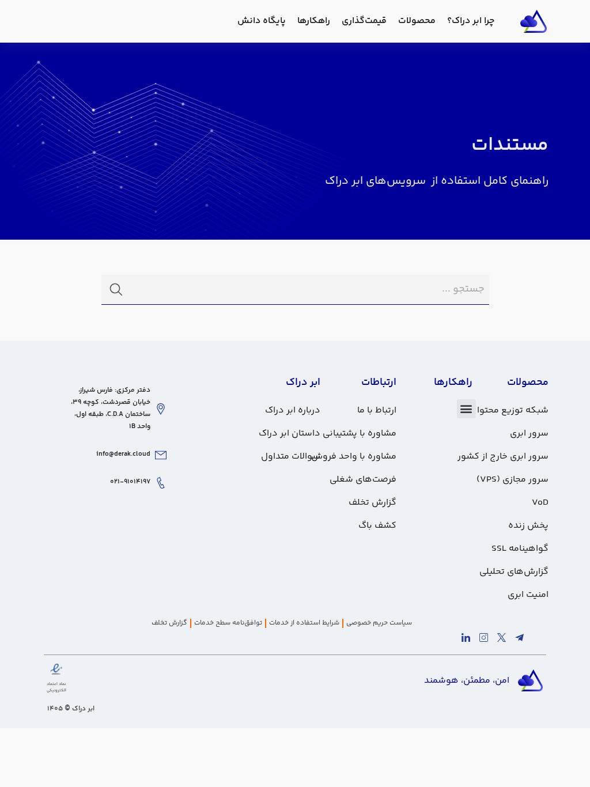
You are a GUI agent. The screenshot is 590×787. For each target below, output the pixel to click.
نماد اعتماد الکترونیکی (56, 687)
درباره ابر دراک (292, 410)
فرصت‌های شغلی (363, 479)
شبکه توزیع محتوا (513, 410)
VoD (540, 502)
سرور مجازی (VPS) (512, 479)
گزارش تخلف (372, 502)
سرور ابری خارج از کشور (503, 456)
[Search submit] (116, 289)
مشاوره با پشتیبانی (359, 433)
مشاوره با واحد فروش (353, 456)
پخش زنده (528, 526)
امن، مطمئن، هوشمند (466, 681)
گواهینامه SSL (520, 549)
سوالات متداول (290, 456)
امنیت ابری (528, 595)
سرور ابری (529, 433)
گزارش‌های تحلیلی (514, 572)
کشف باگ (377, 526)
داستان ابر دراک (289, 433)
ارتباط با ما (376, 410)
